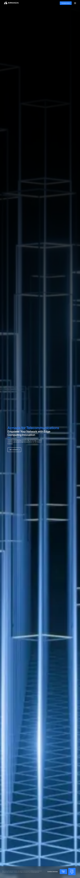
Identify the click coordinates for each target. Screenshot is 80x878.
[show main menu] (75, 3)
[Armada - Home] (11, 3)
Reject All (63, 871)
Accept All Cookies (72, 871)
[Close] (77, 872)
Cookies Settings (52, 871)
